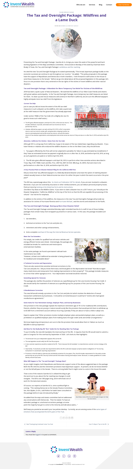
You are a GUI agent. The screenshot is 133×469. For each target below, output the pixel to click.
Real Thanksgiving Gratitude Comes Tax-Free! (39, 424)
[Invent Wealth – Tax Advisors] (18, 5)
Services (92, 5)
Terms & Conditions (66, 463)
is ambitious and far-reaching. (69, 67)
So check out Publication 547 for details (66, 182)
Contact (109, 5)
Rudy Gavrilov (74, 25)
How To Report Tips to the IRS (98, 424)
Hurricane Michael (65, 201)
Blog (100, 5)
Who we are (80, 5)
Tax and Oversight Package (66, 12)
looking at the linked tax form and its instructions (55, 187)
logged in (38, 435)
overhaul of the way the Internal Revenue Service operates (59, 232)
